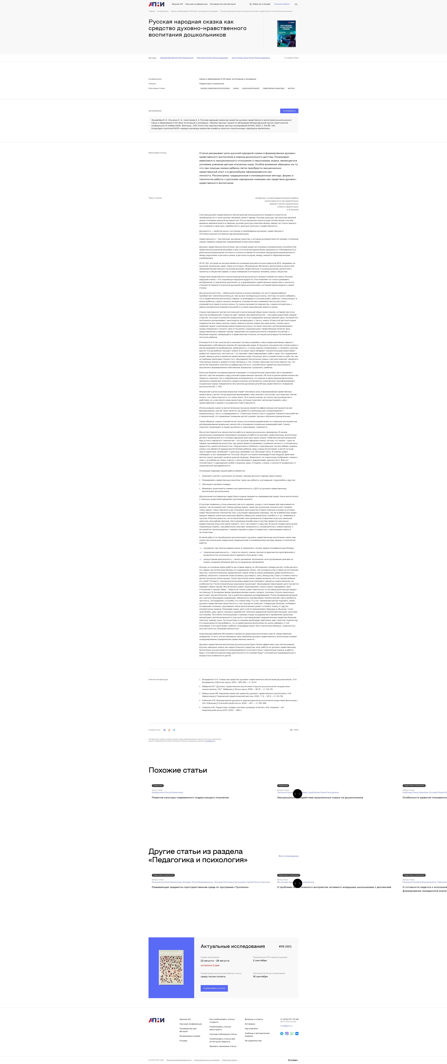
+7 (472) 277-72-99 (289, 1019)
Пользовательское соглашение (207, 1060)
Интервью (250, 1024)
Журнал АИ (177, 4)
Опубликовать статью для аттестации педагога (222, 1040)
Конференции (163, 11)
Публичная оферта (229, 1060)
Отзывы (183, 1041)
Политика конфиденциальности (179, 1060)
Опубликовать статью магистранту (220, 1028)
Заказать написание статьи (222, 1046)
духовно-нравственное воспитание (215, 88)
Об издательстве (253, 1041)
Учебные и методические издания (257, 1035)
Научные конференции (196, 4)
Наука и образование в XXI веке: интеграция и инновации (194, 11)
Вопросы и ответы (254, 1019)
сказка (236, 88)
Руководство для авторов (222, 4)
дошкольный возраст (250, 88)
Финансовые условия (189, 1036)
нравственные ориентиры (273, 88)
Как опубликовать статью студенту (222, 1021)
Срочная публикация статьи (223, 1034)
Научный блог (251, 1029)
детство (291, 88)
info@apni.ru (210, 741)
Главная (152, 11)
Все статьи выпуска (288, 856)
